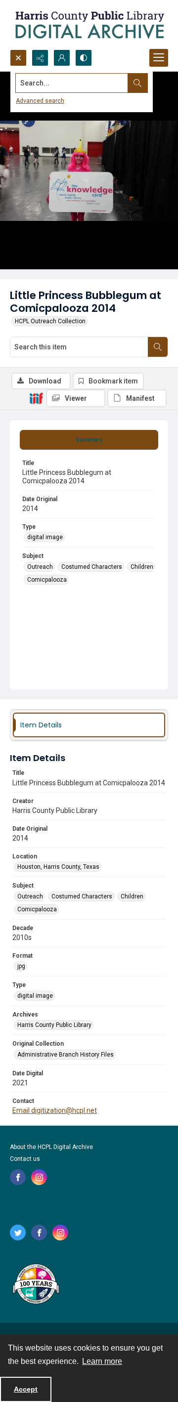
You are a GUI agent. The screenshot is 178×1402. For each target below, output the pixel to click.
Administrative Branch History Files (65, 1054)
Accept (26, 1389)
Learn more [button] (102, 1361)
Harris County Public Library (54, 1024)
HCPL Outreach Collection (50, 321)
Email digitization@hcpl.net (54, 1110)
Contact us (25, 1158)
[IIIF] (36, 397)
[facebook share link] (18, 1177)
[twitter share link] (18, 1232)
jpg (21, 966)
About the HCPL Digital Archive (51, 1147)
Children (142, 566)
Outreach (40, 566)
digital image (45, 537)
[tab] (89, 439)
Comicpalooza (47, 579)
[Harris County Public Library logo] (35, 1285)
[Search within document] (158, 347)
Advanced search (40, 100)
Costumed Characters (91, 566)
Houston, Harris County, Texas (58, 866)
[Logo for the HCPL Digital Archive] (89, 24)
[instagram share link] (39, 1177)
